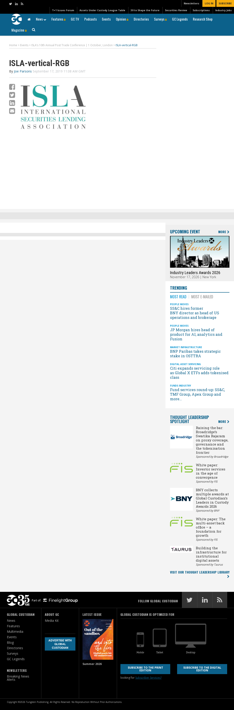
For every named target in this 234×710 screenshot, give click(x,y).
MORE (222, 232)
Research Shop (203, 18)
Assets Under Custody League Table (102, 10)
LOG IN (209, 3)
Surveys (159, 18)
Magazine (18, 29)
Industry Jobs (223, 10)
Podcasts (90, 18)
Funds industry (180, 385)
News (39, 18)
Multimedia (15, 631)
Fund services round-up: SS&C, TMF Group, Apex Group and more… (197, 394)
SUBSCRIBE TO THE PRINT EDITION (145, 669)
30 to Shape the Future (145, 10)
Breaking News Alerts (18, 678)
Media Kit (52, 620)
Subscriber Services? (148, 678)
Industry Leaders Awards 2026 (195, 272)
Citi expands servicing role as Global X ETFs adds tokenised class (199, 373)
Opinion (121, 18)
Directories (141, 18)
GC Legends (180, 18)
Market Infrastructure (186, 347)
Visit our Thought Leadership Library (199, 572)
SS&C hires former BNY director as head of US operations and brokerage (194, 313)
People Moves (179, 304)
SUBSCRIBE (225, 3)
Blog (10, 642)
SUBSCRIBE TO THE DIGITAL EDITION (202, 669)
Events (106, 18)
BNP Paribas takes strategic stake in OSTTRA (195, 353)
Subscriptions (201, 10)
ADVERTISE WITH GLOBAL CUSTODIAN (60, 644)
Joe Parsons (23, 71)
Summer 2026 (92, 664)
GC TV (75, 18)
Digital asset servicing (185, 364)
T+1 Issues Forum (63, 10)
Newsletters (191, 3)
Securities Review (176, 10)
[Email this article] (12, 110)
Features (57, 18)
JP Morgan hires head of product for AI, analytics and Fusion (196, 334)
